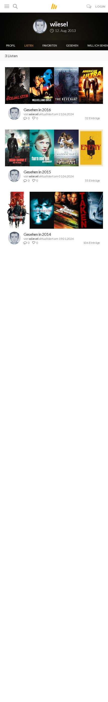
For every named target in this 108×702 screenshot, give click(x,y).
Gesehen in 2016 (37, 109)
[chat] (89, 6)
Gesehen (72, 45)
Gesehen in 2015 (37, 171)
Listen (28, 45)
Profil (10, 45)
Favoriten (49, 45)
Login (100, 6)
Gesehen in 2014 (37, 234)
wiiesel (59, 24)
